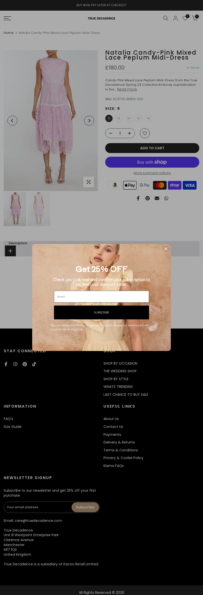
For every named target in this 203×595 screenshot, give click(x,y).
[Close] (166, 249)
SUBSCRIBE (101, 312)
